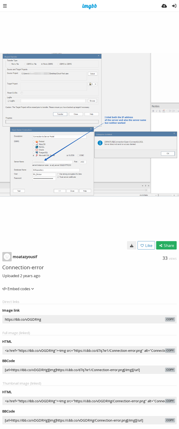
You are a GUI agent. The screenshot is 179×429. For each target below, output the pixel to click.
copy (170, 319)
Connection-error (23, 267)
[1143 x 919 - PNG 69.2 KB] (131, 245)
